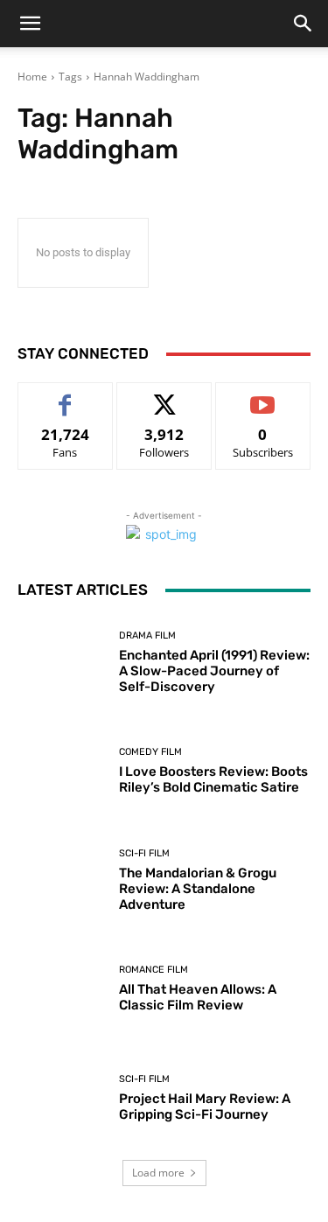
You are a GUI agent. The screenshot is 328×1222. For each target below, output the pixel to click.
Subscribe (263, 395)
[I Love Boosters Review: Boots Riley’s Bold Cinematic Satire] (61, 772)
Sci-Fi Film (144, 853)
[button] (30, 23)
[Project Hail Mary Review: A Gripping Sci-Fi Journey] (61, 1098)
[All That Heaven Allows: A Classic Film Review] (61, 990)
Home (32, 76)
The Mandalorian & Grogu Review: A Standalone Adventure (197, 888)
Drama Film (147, 635)
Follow (164, 395)
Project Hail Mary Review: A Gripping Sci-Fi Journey (204, 1106)
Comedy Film (150, 752)
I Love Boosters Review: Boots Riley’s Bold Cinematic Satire (213, 779)
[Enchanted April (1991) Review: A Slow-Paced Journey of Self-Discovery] (61, 662)
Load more (158, 1172)
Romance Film (153, 969)
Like (65, 395)
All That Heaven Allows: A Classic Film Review (197, 997)
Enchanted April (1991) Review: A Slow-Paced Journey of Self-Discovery (214, 671)
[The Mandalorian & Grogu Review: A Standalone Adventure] (61, 880)
